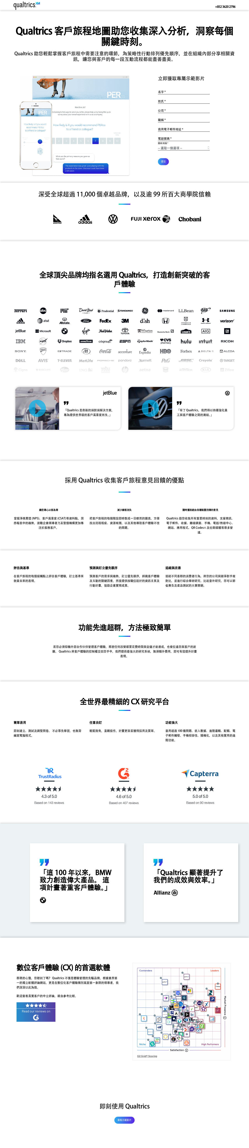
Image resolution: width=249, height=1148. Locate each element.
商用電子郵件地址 (170, 129)
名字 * (162, 91)
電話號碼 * (165, 138)
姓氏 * (162, 101)
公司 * (162, 110)
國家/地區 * (163, 143)
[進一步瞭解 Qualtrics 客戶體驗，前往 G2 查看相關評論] (36, 1011)
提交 (163, 161)
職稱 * (162, 119)
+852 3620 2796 (225, 6)
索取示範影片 (124, 1120)
